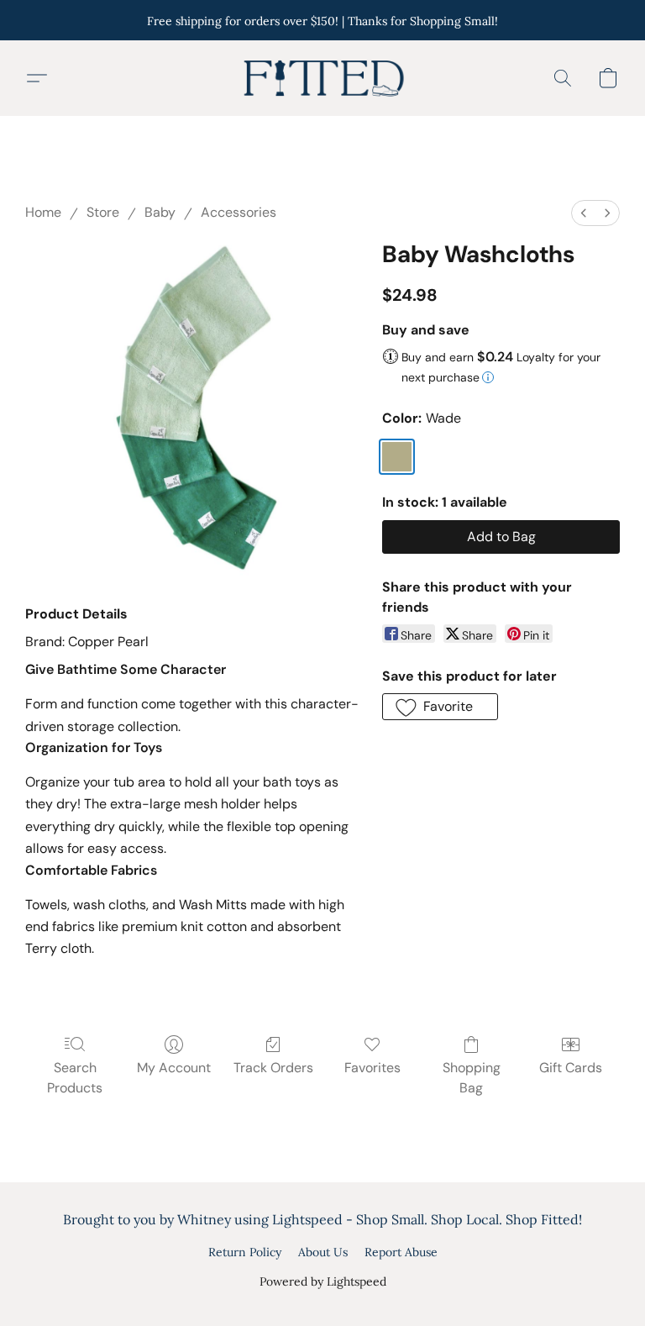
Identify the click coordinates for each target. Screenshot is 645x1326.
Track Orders (273, 1067)
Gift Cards (570, 1067)
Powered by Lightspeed (323, 1281)
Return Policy (244, 1252)
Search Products (74, 1078)
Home (43, 212)
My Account (174, 1067)
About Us (323, 1252)
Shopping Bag (472, 1078)
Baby (160, 212)
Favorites (372, 1067)
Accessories (238, 212)
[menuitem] (583, 213)
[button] (322, 78)
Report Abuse (401, 1252)
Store (103, 212)
